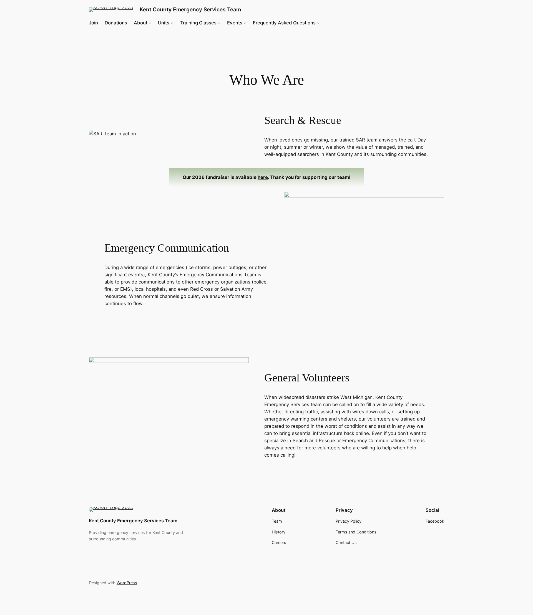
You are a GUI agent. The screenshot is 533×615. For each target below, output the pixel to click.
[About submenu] (150, 22)
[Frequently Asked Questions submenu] (318, 22)
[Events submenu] (244, 22)
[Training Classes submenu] (219, 22)
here (263, 177)
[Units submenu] (171, 22)
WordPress (127, 582)
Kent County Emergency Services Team (190, 9)
